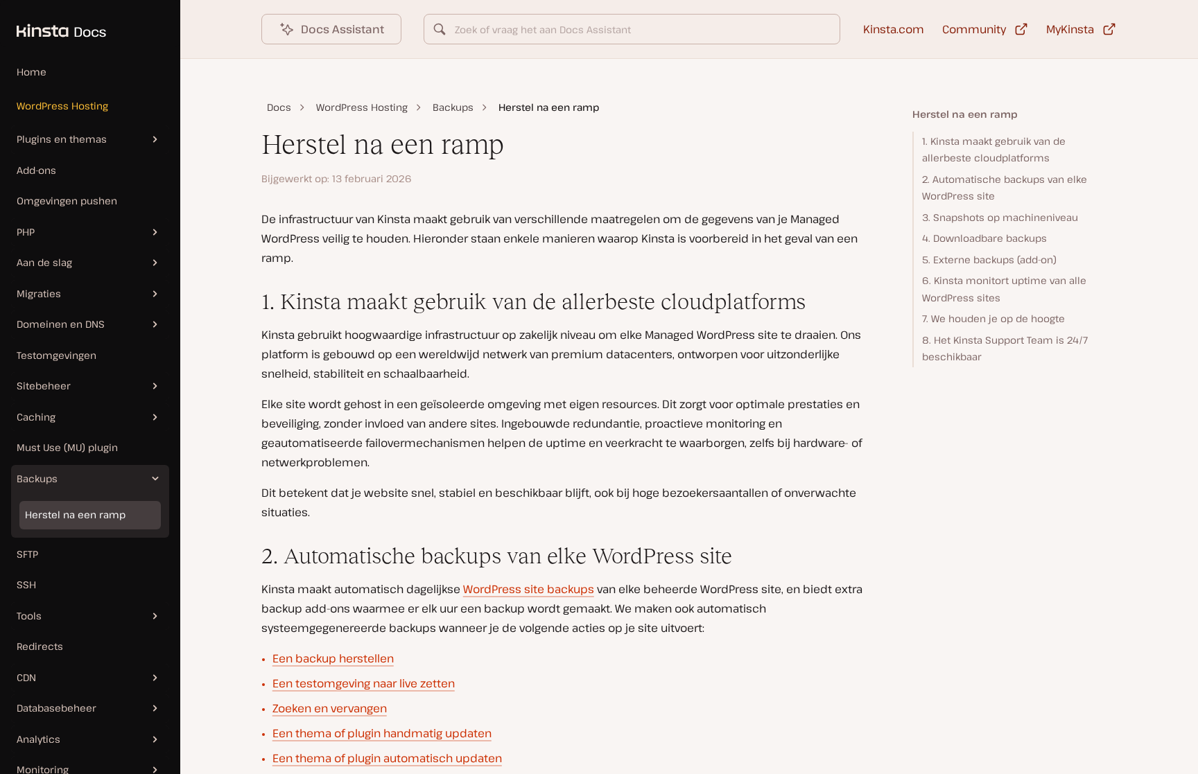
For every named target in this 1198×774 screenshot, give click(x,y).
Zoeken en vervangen (329, 708)
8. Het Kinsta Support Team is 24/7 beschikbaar (1005, 348)
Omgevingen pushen (67, 200)
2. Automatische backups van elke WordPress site (1004, 188)
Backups (453, 107)
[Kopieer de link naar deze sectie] (250, 302)
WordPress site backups (528, 589)
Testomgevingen (56, 355)
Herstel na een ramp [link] (549, 107)
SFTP (27, 554)
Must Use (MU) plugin (67, 447)
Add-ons (36, 170)
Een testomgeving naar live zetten (363, 683)
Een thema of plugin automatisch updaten (387, 758)
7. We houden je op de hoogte (993, 318)
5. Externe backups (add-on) (989, 259)
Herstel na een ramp (75, 514)
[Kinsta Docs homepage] (53, 23)
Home (31, 71)
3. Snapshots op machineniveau (1000, 217)
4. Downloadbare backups (984, 238)
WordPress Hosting (62, 105)
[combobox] (632, 29)
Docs (279, 107)
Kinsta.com (893, 29)
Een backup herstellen (333, 658)
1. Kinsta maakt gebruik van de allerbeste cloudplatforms (994, 149)
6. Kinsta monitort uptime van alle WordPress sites (1004, 289)
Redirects (40, 646)
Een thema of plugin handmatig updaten (382, 733)
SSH (26, 584)
